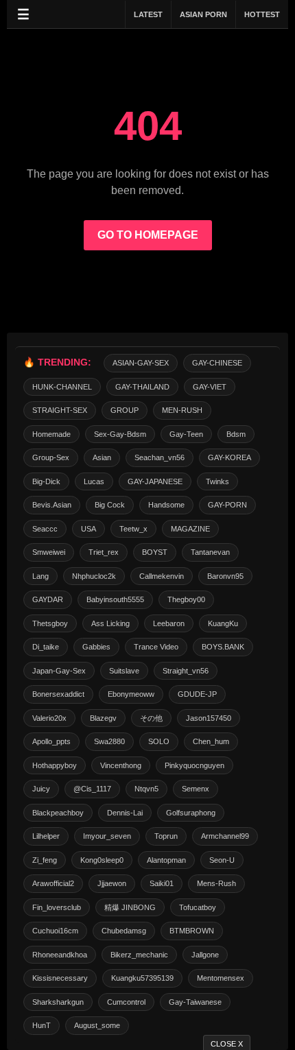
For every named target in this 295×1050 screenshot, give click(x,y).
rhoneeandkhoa (59, 955)
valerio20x (49, 718)
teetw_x (133, 529)
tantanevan (210, 552)
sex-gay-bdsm (120, 434)
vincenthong (120, 765)
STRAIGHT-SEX (59, 410)
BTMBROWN (191, 931)
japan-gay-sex (59, 671)
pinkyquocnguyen (194, 765)
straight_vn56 (186, 671)
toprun (166, 836)
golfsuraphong (190, 813)
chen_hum (211, 741)
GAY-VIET (209, 387)
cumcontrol (126, 1002)
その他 (151, 718)
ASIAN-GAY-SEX (141, 363)
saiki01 (162, 883)
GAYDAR (47, 599)
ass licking (110, 623)
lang (40, 576)
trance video (156, 647)
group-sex (50, 457)
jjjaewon (111, 883)
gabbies (96, 647)
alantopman (166, 860)
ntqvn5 (146, 789)
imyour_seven (107, 836)
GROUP (124, 410)
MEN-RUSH (182, 410)
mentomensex (220, 978)
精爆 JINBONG (130, 907)
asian (102, 457)
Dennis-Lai (125, 813)
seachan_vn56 (159, 457)
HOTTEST (262, 14)
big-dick (46, 481)
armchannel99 (225, 836)
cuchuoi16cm (55, 931)
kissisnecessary (60, 978)
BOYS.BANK (223, 647)
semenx (195, 789)
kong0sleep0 (101, 860)
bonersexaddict (58, 694)
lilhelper (46, 836)
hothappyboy (54, 765)
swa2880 (109, 741)
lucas (94, 481)
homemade (51, 434)
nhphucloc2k (94, 576)
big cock (110, 505)
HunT (41, 1025)
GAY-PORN (227, 505)
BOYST (154, 552)
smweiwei (48, 552)
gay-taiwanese (195, 1002)
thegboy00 (186, 599)
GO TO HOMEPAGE (147, 235)
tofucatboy (197, 907)
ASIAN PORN (203, 14)
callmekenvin (161, 576)
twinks (217, 481)
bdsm (236, 434)
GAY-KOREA (229, 457)
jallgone (205, 955)
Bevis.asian (51, 505)
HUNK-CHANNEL (62, 387)
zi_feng (44, 860)
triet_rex (103, 552)
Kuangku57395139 (142, 978)
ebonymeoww (131, 694)
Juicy (41, 789)
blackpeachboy (58, 813)
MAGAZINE (190, 529)
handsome (166, 505)
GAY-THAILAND (142, 387)
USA (88, 529)
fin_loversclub (56, 907)
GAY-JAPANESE (155, 481)
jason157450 (208, 718)
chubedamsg (124, 931)
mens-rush (216, 883)
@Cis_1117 (92, 789)
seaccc (45, 529)
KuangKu (223, 623)
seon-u (222, 860)
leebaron (169, 623)
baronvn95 (225, 576)
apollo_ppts (51, 741)
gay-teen (186, 434)
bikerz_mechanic (139, 955)
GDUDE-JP (197, 694)
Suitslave (124, 671)
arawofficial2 (53, 883)
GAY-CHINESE (217, 363)
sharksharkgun (58, 1002)
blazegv (103, 718)
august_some (97, 1025)
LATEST (148, 14)
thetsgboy (50, 623)
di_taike (45, 647)
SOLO (158, 741)
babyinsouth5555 (115, 599)
